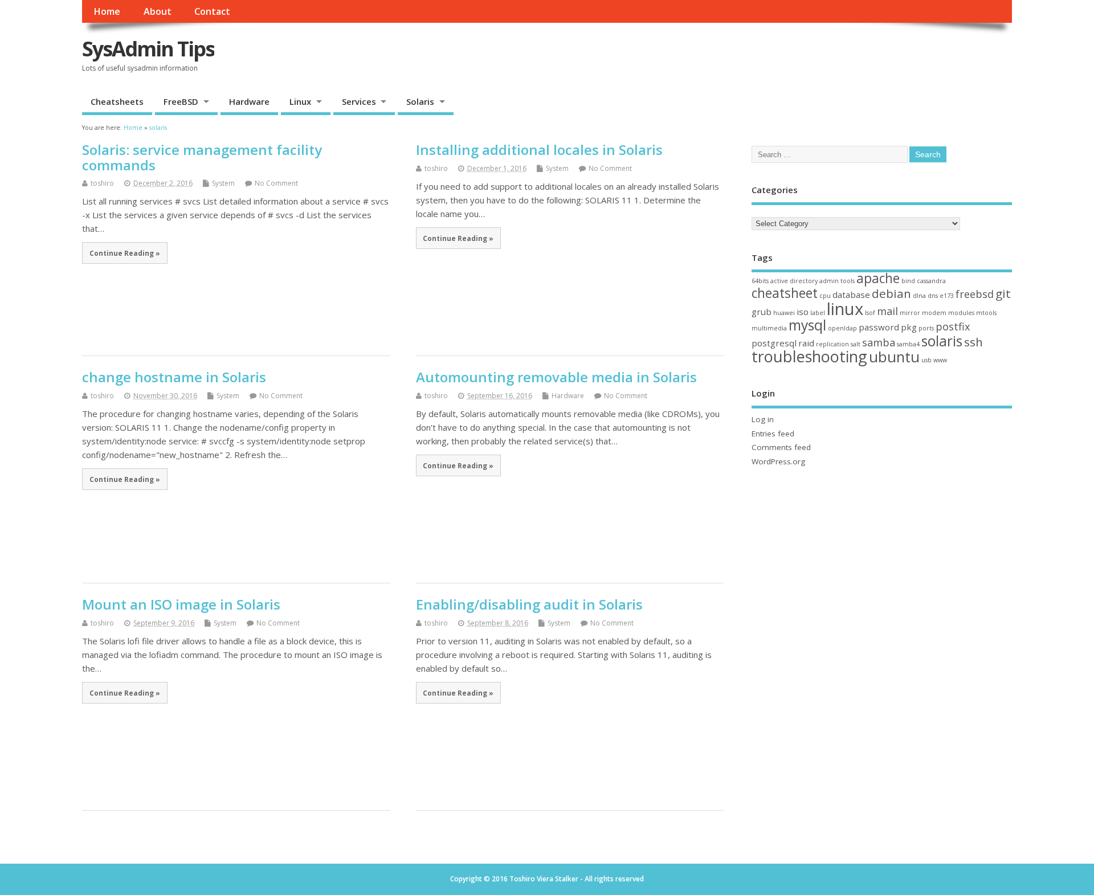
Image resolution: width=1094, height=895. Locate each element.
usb (926, 360)
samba (878, 342)
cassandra (931, 281)
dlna (919, 296)
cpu (825, 296)
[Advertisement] (863, 49)
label (817, 313)
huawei (784, 313)
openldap (842, 328)
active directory (794, 281)
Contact (212, 11)
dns (933, 296)
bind (908, 281)
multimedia (769, 328)
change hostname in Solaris (174, 376)
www (940, 360)
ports (926, 328)
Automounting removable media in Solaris (556, 376)
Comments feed (781, 447)
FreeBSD (181, 101)
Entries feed (773, 433)
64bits (760, 281)
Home (106, 11)
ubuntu (894, 356)
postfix (953, 326)
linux (845, 308)
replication (832, 344)
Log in (763, 419)
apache (878, 278)
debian (891, 293)
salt (855, 344)
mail (887, 311)
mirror (910, 313)
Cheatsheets (117, 101)
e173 (947, 296)
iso (803, 311)
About (158, 11)
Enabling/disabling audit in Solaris (529, 604)
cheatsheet (785, 293)
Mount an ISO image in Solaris (181, 604)
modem (934, 313)
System (223, 183)
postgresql (774, 343)
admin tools (837, 281)
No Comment (276, 183)
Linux (300, 101)
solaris (941, 341)
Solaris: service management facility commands (202, 157)
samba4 (908, 344)
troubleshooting (809, 356)
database (851, 294)
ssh (973, 342)
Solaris (420, 101)
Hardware (249, 101)
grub (761, 311)
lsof (870, 313)
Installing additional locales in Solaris (539, 149)
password (879, 327)
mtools (986, 313)
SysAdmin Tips (148, 49)
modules (961, 313)
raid (806, 343)
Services (359, 101)
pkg (909, 327)
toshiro (102, 183)
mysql (807, 325)
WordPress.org (778, 461)
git (1003, 293)
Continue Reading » (124, 253)
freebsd (975, 294)
